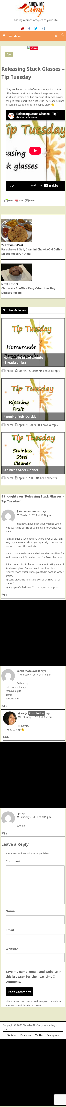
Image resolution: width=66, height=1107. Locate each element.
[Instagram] (43, 28)
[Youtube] (22, 28)
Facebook (25, 1035)
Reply (4, 594)
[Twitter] (36, 28)
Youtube (11, 1035)
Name (10, 911)
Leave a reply (51, 371)
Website (12, 949)
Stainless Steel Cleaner (20, 470)
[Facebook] (29, 28)
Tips (8, 54)
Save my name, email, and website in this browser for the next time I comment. (33, 976)
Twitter (39, 1035)
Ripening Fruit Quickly (19, 417)
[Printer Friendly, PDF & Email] (19, 202)
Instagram (53, 1035)
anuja (24, 713)
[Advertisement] (33, 633)
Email (10, 930)
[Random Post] (56, 36)
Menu (17, 36)
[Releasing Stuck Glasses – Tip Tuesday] (28, 48)
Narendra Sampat (30, 511)
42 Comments (48, 478)
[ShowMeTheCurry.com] (4, 35)
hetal (9, 371)
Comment (13, 861)
